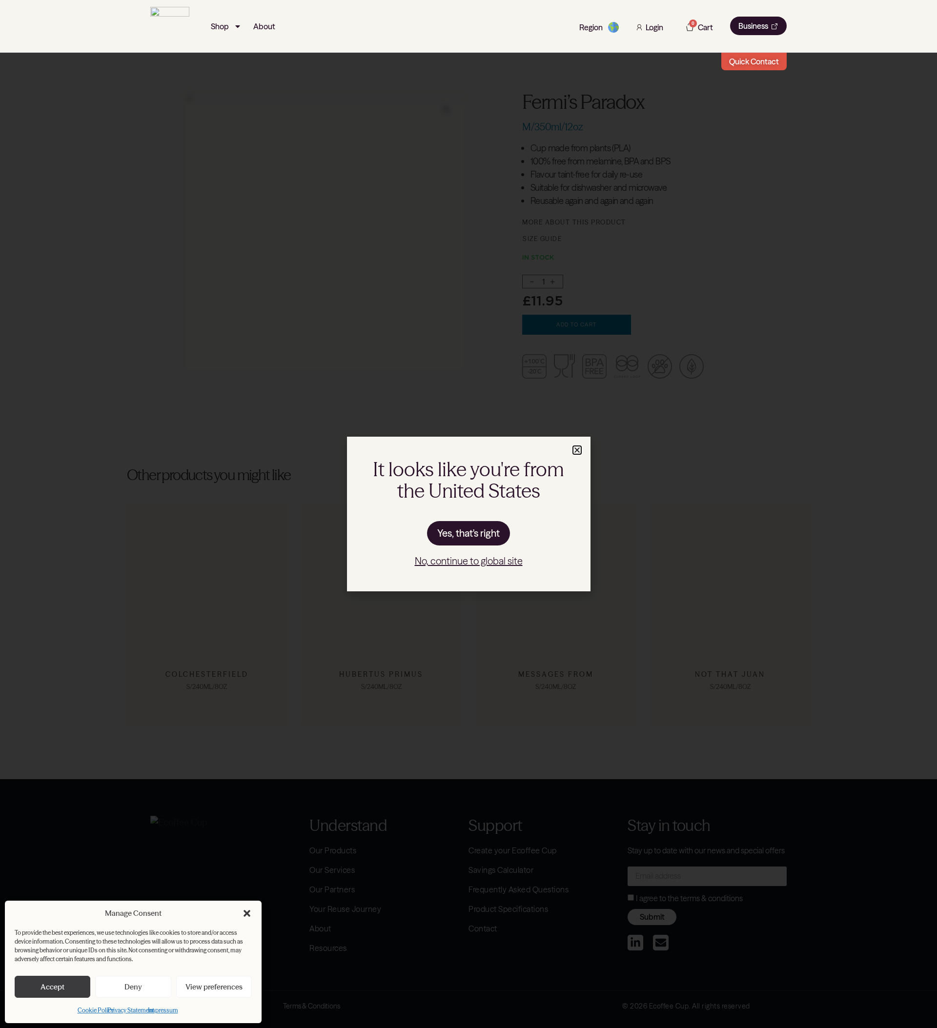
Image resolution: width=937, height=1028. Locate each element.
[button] (247, 913)
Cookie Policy (96, 1010)
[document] (468, 514)
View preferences (214, 986)
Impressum (163, 1010)
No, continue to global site (469, 561)
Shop (220, 26)
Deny (133, 986)
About (264, 26)
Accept (52, 986)
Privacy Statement (130, 1010)
